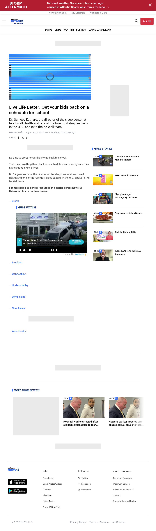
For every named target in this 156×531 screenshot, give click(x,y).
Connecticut (19, 274)
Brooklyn (17, 262)
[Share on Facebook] (18, 137)
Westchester (19, 331)
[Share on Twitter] (23, 137)
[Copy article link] (27, 137)
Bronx (15, 201)
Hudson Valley (20, 285)
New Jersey (18, 308)
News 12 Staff (15, 132)
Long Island (18, 297)
